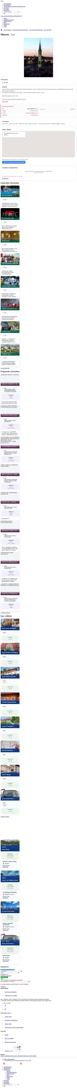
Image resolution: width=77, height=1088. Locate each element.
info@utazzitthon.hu (11, 1042)
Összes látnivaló (7, 30)
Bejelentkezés (5, 178)
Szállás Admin (8, 1016)
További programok (5, 612)
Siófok (5, 25)
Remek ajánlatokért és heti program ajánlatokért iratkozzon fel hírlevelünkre (18, 1056)
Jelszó (2, 972)
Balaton (5, 18)
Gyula (5, 26)
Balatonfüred (7, 24)
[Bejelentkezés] (4, 13)
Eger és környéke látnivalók (36, 30)
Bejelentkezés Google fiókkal (8, 969)
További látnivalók (5, 368)
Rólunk (6, 1034)
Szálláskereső (22, 6)
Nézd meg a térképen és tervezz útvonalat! (14, 162)
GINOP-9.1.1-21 (9, 1051)
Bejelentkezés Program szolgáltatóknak (14, 1027)
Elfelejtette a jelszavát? (6, 975)
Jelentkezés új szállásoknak (11, 1020)
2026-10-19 (5, 961)
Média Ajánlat (8, 1024)
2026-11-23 (5, 930)
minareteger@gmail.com (32, 113)
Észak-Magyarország (9, 20)
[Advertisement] (38, 829)
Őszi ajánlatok (7, 5)
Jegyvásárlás (7, 10)
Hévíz (5, 22)
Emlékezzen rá (4, 974)
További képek (4, 79)
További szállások (5, 816)
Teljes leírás (5, 101)
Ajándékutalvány (8, 3)
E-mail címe (3, 971)
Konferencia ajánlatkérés (10, 992)
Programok (6, 7)
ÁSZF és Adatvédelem (9, 1059)
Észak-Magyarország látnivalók (20, 30)
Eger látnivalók (47, 30)
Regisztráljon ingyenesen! (16, 980)
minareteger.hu (34, 115)
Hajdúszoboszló (7, 21)
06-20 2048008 (10, 1038)
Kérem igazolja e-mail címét (7, 981)
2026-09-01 (5, 867)
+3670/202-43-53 (34, 110)
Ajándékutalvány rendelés (11, 995)
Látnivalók (6, 9)
